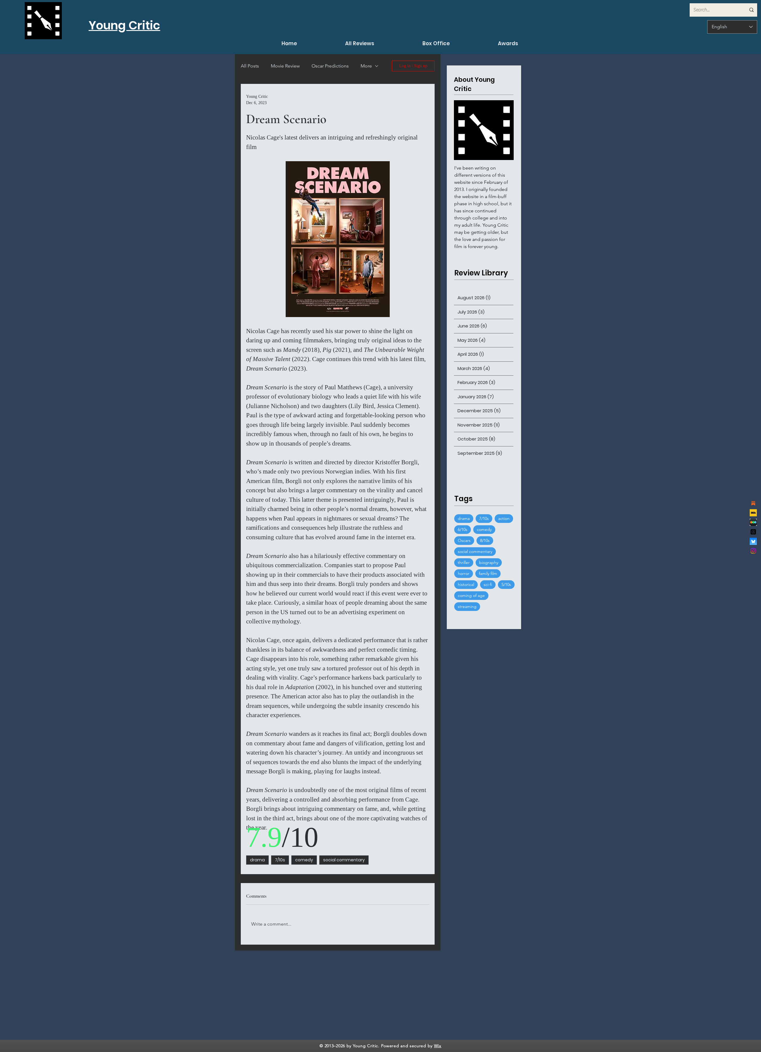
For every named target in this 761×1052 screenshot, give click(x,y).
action (504, 518)
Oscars (464, 540)
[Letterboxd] (753, 522)
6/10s (462, 529)
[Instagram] (753, 550)
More (366, 66)
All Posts (250, 66)
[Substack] (753, 503)
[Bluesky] (753, 541)
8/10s (485, 540)
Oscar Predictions (330, 66)
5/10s (506, 584)
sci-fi (488, 584)
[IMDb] (753, 512)
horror (463, 573)
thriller (464, 562)
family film (488, 573)
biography (488, 562)
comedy (304, 860)
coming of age (471, 595)
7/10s (280, 860)
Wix (437, 1045)
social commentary (344, 860)
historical (466, 584)
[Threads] (753, 531)
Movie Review (285, 66)
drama (257, 860)
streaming (467, 606)
